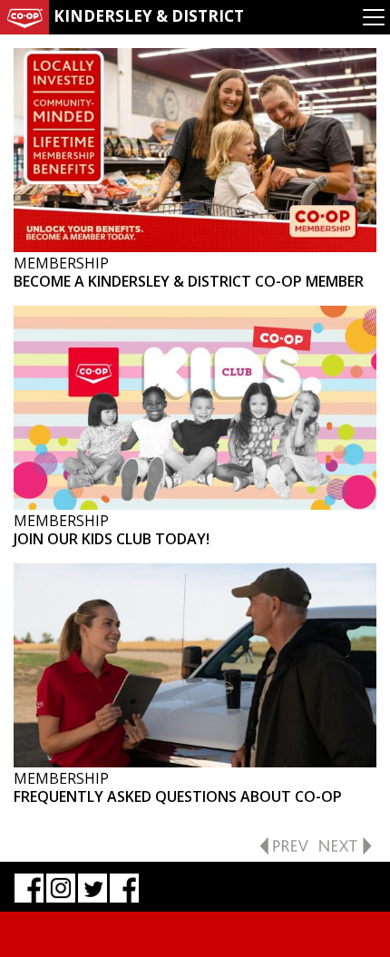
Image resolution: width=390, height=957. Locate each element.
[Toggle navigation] (373, 17)
